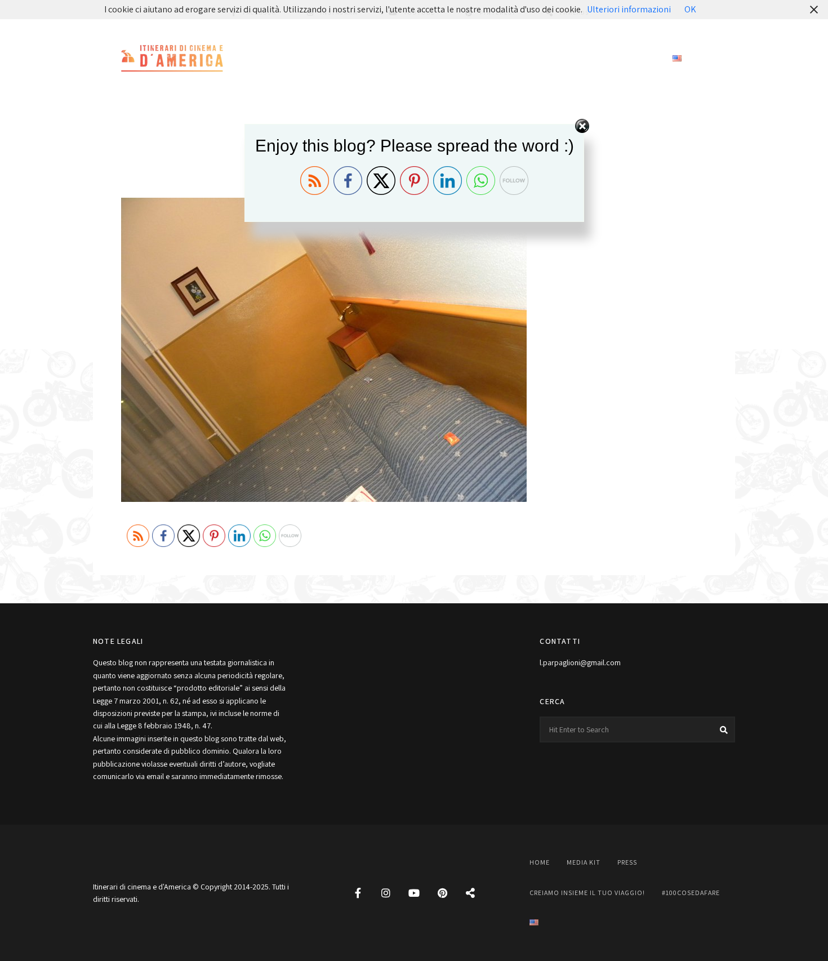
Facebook (357, 892)
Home (306, 59)
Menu (724, 59)
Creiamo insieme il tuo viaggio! (501, 59)
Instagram (385, 892)
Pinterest (442, 892)
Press (403, 59)
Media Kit (355, 59)
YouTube (414, 892)
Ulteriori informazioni (629, 9)
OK (690, 9)
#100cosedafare (621, 59)
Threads (470, 892)
